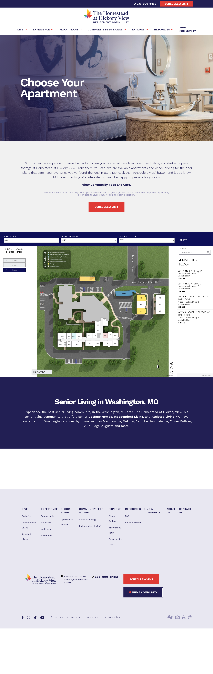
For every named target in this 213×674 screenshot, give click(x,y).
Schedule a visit (176, 3)
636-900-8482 (146, 3)
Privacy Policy (112, 617)
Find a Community (144, 592)
